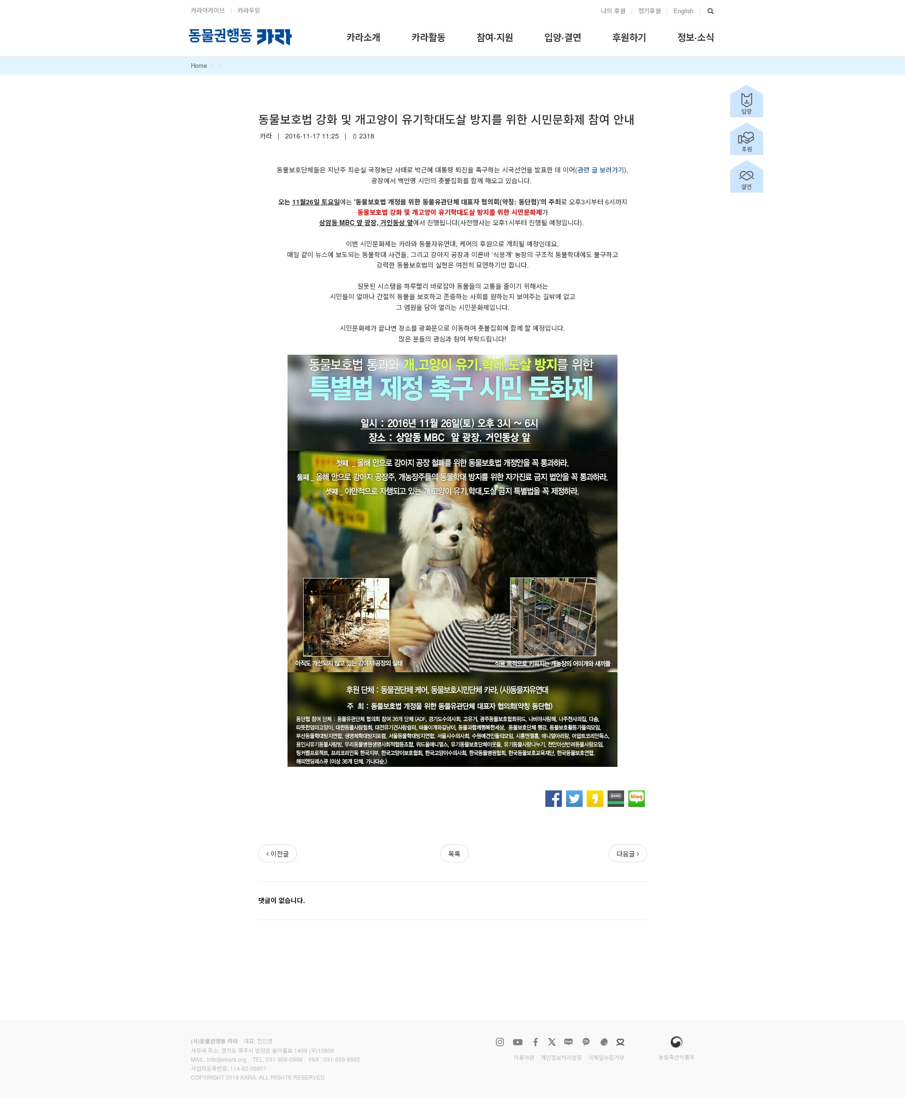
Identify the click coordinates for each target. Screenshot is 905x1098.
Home (199, 65)
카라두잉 (249, 10)
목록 (454, 853)
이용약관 (524, 1057)
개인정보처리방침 (561, 1057)
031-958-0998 (284, 1059)
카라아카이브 (208, 10)
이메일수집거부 (606, 1057)
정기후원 (649, 10)
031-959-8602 (341, 1059)
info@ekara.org (227, 1059)
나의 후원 (613, 10)
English (683, 10)
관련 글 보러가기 (600, 169)
